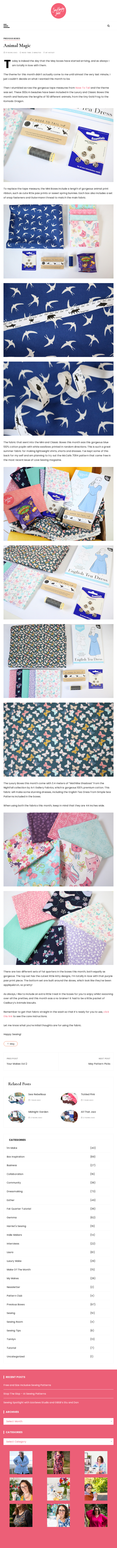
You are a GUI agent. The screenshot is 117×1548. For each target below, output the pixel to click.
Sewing (11, 1313)
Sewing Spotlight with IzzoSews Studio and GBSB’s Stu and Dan (41, 1402)
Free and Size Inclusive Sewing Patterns (27, 1385)
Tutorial (11, 1348)
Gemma (12, 1217)
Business (12, 1165)
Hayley (51, 52)
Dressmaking (15, 1191)
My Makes (13, 1278)
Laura (10, 1252)
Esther (11, 1200)
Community (14, 1182)
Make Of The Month (19, 1269)
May (12, 1043)
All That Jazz (88, 1112)
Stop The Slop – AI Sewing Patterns (25, 1393)
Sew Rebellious (37, 1094)
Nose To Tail (82, 88)
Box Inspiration (16, 1156)
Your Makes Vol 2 (17, 1064)
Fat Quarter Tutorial (19, 1209)
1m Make (12, 1148)
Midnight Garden (38, 1112)
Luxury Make (14, 1261)
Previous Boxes (12, 38)
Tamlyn (11, 1339)
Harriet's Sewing (16, 1226)
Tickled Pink (88, 1094)
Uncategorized (16, 1356)
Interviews (13, 1243)
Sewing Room (15, 1322)
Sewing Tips (14, 1330)
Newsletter (13, 1287)
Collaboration (15, 1174)
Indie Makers (14, 1235)
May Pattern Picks (99, 1064)
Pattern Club (14, 1295)
